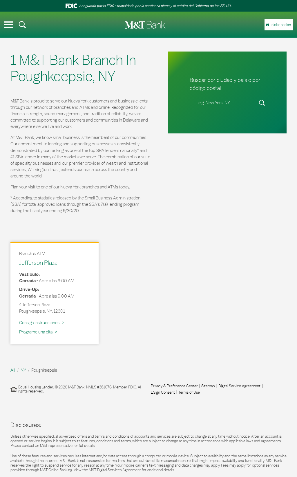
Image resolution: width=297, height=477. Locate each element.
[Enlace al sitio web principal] (145, 25)
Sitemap (208, 385)
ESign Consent (163, 392)
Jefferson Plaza (38, 262)
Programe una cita (35, 332)
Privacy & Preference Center (174, 385)
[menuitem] (22, 24)
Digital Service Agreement (239, 385)
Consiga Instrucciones (40, 322)
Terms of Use (189, 392)
